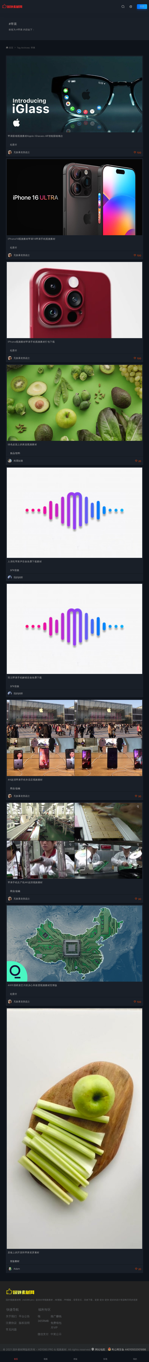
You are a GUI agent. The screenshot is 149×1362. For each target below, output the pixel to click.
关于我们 (11, 1316)
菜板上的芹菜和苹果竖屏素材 (23, 1252)
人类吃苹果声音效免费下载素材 (25, 561)
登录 (142, 6)
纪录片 (13, 145)
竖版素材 (14, 1261)
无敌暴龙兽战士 (22, 152)
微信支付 (43, 1334)
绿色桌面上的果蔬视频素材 (22, 444)
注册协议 (11, 1322)
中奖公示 (56, 1334)
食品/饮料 (15, 453)
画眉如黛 (18, 460)
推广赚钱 (56, 1316)
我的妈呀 (18, 577)
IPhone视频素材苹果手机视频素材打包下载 (31, 341)
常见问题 (11, 1329)
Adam (17, 1268)
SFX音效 (14, 570)
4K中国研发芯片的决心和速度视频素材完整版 (32, 985)
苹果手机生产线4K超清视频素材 (25, 882)
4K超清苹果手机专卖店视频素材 (25, 779)
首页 (11, 48)
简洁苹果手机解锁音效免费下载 (25, 677)
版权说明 (24, 1322)
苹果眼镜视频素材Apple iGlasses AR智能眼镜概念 (35, 135)
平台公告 (24, 1316)
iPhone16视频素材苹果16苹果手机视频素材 (31, 238)
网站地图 (99, 1349)
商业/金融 (15, 788)
